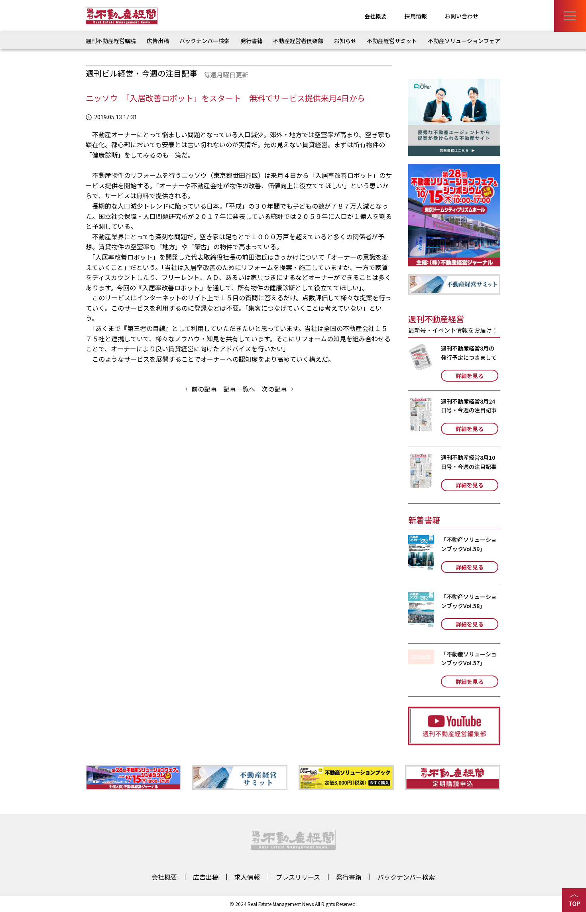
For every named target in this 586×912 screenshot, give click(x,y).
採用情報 (416, 16)
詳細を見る (470, 376)
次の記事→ (277, 389)
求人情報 (247, 877)
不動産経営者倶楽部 (298, 41)
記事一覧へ (239, 389)
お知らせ (345, 41)
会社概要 (375, 16)
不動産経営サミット (392, 41)
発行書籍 (251, 41)
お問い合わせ (461, 16)
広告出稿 (158, 41)
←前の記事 (201, 389)
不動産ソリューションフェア (464, 41)
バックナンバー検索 (204, 41)
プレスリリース (298, 877)
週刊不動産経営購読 (111, 41)
